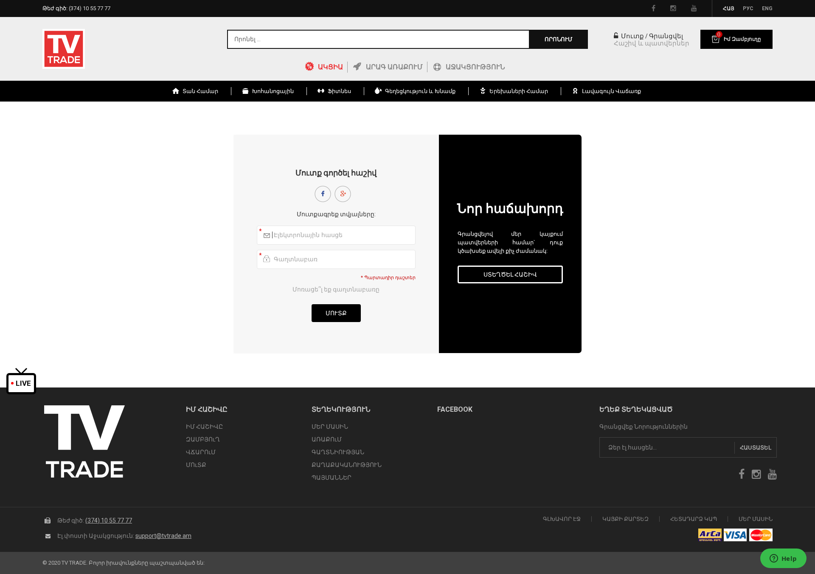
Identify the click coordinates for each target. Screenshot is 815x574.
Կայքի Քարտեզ (625, 519)
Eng (767, 8)
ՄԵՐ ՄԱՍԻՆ (330, 426)
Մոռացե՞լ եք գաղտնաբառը (335, 289)
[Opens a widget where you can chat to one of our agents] (783, 559)
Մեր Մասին (756, 519)
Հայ (728, 8)
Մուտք (631, 36)
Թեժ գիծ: (76, 8)
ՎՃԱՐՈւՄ (201, 452)
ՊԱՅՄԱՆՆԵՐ (331, 477)
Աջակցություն (475, 67)
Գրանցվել (666, 36)
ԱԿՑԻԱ (330, 67)
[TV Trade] (63, 49)
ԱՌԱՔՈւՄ (327, 439)
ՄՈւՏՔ (196, 464)
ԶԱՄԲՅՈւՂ (203, 439)
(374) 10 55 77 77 (108, 520)
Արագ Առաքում (394, 67)
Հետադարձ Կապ (693, 519)
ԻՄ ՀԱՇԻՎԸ (204, 426)
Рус (748, 8)
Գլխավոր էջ (562, 519)
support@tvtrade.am (163, 535)
